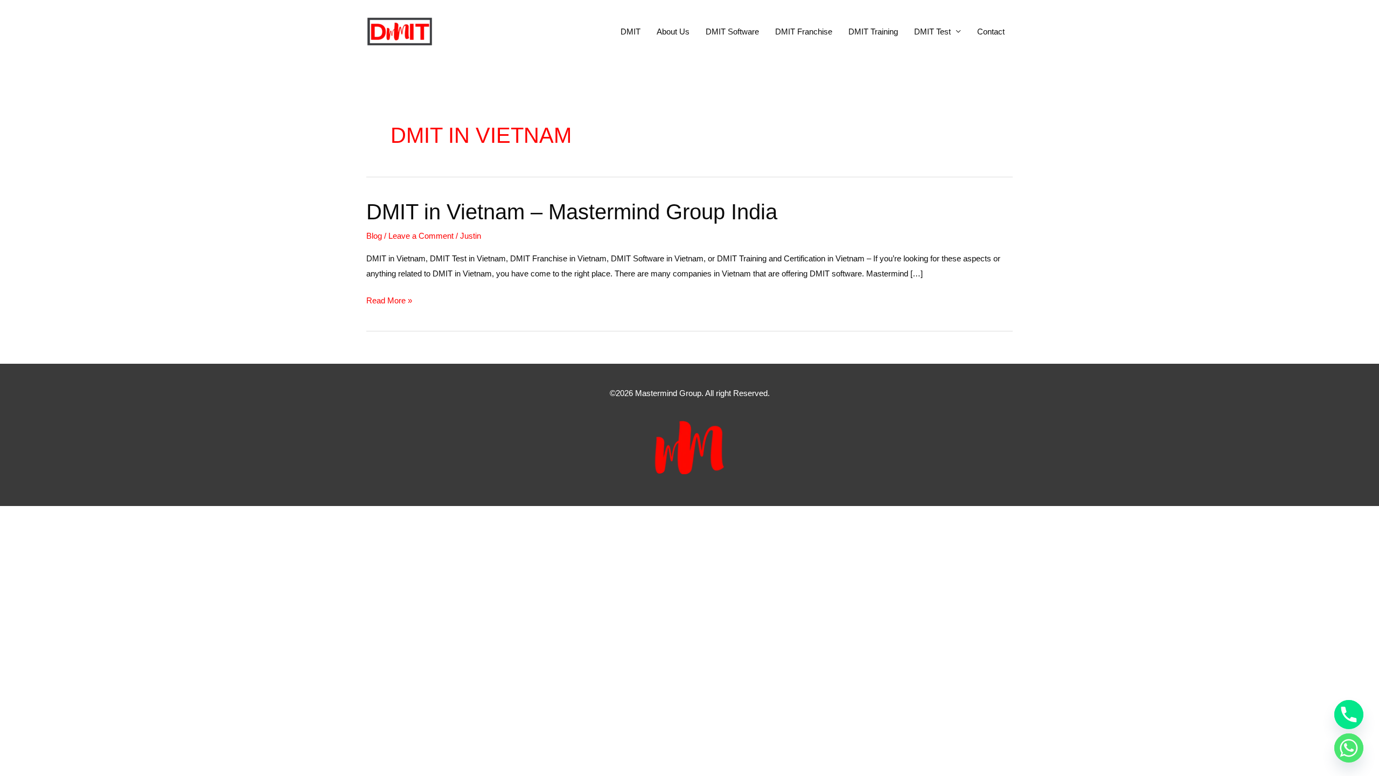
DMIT (630, 31)
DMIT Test (932, 31)
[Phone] (1348, 714)
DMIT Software (732, 31)
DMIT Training (873, 31)
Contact (991, 31)
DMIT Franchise (803, 31)
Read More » (389, 301)
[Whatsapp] (1348, 748)
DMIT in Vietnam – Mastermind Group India (571, 212)
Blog (374, 235)
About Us (673, 31)
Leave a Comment (421, 235)
